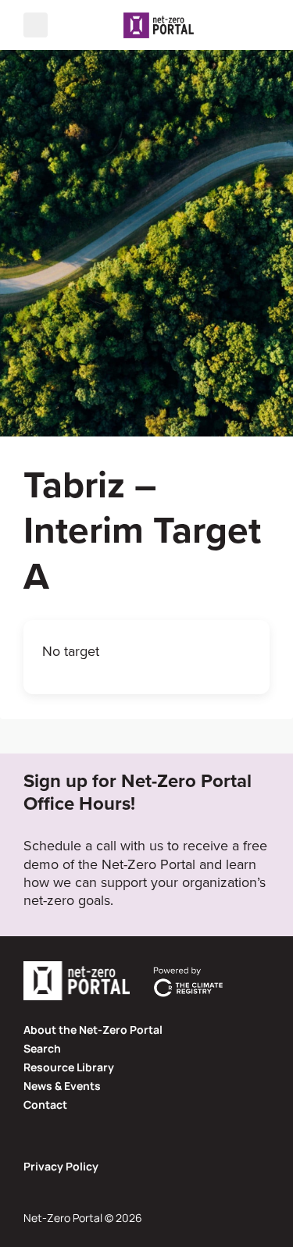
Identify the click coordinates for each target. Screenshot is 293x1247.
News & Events (62, 1085)
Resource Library (68, 1067)
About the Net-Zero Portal (93, 1029)
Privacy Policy (60, 1166)
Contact (45, 1104)
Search (42, 1048)
